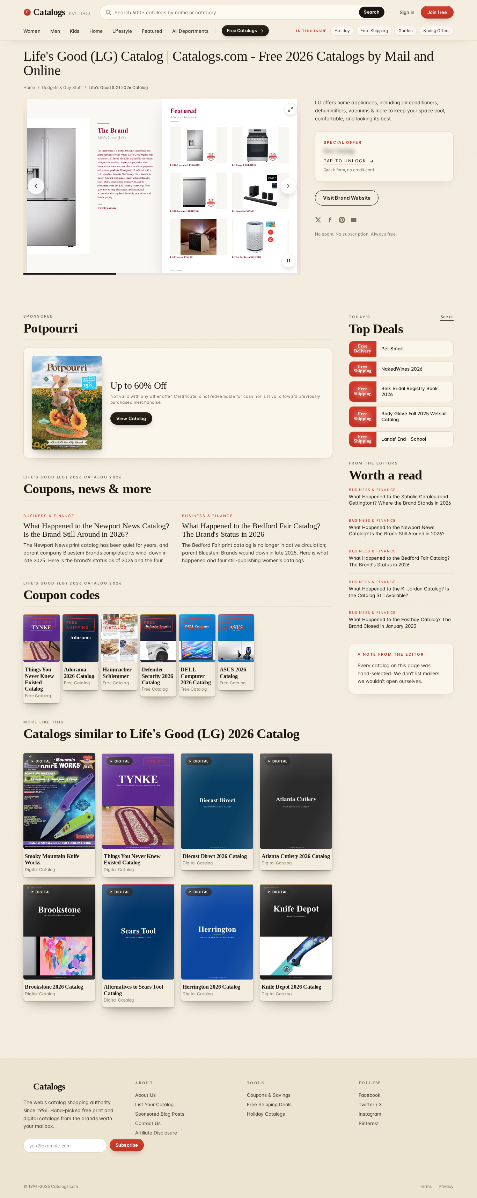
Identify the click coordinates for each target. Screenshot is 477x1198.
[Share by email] (354, 220)
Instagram (370, 1114)
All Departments (190, 31)
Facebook (369, 1095)
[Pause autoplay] (288, 261)
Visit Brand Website (347, 198)
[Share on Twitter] (318, 220)
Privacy (446, 1186)
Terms (426, 1186)
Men (55, 31)
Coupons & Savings (269, 1095)
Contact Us (148, 1123)
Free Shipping (374, 30)
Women (32, 31)
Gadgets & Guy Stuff (62, 87)
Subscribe (127, 1145)
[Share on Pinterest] (342, 220)
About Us (145, 1095)
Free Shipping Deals (269, 1104)
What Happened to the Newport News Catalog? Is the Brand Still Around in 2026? (96, 529)
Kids (75, 31)
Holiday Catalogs (266, 1114)
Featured (152, 31)
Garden (405, 30)
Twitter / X (370, 1104)
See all (447, 316)
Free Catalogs (242, 30)
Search (372, 12)
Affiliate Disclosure (156, 1133)
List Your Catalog (154, 1104)
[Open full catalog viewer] (290, 109)
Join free (437, 12)
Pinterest (369, 1123)
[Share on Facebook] (330, 220)
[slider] (162, 274)
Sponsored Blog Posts (159, 1114)
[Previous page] (36, 186)
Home (96, 31)
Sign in (407, 12)
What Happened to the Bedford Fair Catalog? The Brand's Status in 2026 (251, 529)
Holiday (342, 30)
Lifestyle (122, 31)
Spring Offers (436, 30)
